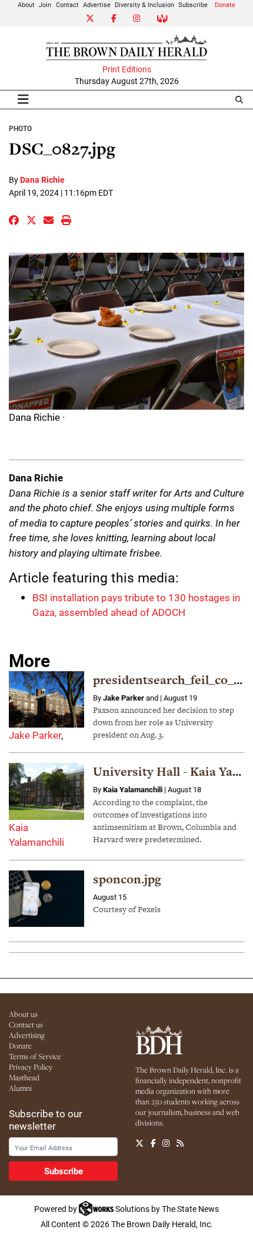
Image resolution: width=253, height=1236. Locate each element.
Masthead (24, 1077)
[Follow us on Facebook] (153, 1143)
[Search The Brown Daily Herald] (239, 99)
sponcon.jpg (127, 878)
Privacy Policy (30, 1066)
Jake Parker (35, 735)
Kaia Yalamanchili (132, 789)
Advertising (27, 1035)
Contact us (26, 1024)
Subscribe (193, 4)
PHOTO (20, 128)
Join (45, 4)
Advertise (97, 4)
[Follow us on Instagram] (165, 1143)
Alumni (20, 1088)
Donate (225, 4)
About (26, 4)
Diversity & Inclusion (144, 4)
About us (23, 1014)
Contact (67, 4)
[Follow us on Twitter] (139, 1143)
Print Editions (126, 69)
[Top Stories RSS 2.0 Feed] (180, 1143)
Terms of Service (35, 1056)
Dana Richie (42, 179)
